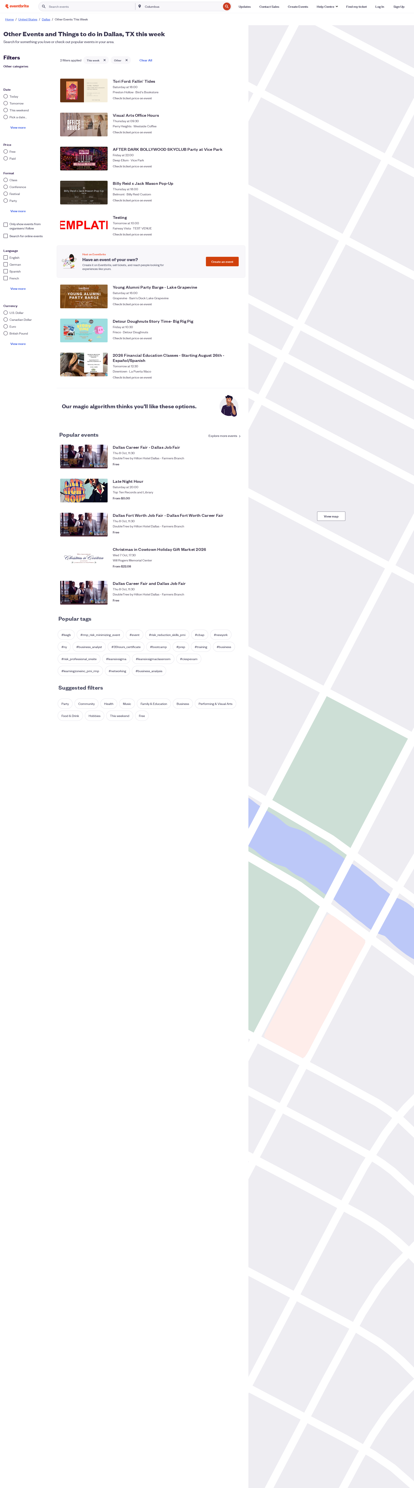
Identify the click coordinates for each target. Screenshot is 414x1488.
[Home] (17, 6)
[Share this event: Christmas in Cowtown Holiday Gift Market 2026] (228, 566)
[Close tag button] (104, 60)
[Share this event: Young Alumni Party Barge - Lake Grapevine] (228, 304)
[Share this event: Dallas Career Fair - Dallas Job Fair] (228, 464)
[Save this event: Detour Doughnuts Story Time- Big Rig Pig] (237, 338)
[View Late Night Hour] (84, 490)
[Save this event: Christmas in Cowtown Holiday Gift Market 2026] (237, 566)
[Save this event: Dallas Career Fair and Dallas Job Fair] (237, 600)
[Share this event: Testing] (228, 234)
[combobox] (182, 6)
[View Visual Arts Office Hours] (84, 124)
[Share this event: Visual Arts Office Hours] (228, 132)
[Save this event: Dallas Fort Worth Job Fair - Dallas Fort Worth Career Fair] (237, 532)
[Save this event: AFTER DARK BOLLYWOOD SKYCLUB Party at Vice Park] (237, 166)
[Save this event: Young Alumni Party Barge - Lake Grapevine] (237, 304)
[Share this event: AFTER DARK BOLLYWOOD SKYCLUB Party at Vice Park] (228, 166)
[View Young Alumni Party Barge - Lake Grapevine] (84, 296)
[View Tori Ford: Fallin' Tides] (84, 90)
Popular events (79, 434)
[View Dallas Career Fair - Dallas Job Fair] (84, 456)
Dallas (46, 19)
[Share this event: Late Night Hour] (228, 498)
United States (27, 19)
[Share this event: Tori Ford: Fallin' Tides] (228, 98)
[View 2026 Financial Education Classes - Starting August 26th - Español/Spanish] (84, 364)
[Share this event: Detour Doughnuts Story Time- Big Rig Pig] (228, 338)
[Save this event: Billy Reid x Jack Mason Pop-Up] (237, 200)
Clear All (146, 60)
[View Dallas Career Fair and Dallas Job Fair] (84, 593)
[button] (327, 6)
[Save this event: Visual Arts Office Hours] (237, 132)
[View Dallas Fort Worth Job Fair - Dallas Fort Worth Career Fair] (84, 524)
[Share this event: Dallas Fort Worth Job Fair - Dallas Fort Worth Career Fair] (228, 532)
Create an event (222, 261)
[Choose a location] (139, 6)
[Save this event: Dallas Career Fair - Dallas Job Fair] (237, 464)
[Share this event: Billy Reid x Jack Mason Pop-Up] (228, 200)
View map (331, 516)
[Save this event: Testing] (237, 234)
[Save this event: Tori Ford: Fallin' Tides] (237, 98)
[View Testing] (84, 226)
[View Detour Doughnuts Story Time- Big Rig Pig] (84, 330)
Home (9, 19)
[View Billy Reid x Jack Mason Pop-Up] (84, 192)
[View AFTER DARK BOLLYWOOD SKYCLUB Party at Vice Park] (84, 158)
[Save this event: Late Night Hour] (237, 498)
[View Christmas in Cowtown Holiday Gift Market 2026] (84, 558)
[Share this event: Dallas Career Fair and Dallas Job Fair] (228, 600)
